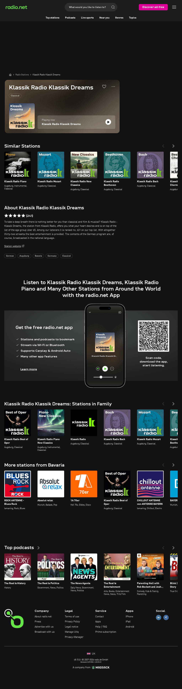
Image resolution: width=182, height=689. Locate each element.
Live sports (87, 18)
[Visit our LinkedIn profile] (158, 617)
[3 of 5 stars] (15, 216)
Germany (52, 256)
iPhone (129, 616)
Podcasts (70, 18)
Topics (132, 18)
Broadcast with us (45, 632)
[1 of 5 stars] (6, 216)
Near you (104, 18)
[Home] (10, 74)
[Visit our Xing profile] (166, 617)
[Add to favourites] (104, 86)
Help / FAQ (101, 627)
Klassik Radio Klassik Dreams (61, 124)
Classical (15, 96)
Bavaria (38, 256)
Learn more (28, 369)
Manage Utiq (72, 632)
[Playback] (108, 122)
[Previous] (163, 144)
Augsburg (24, 256)
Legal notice (71, 627)
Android (130, 627)
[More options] (113, 86)
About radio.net (43, 616)
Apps (98, 621)
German (10, 256)
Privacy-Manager (74, 637)
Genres (119, 18)
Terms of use (72, 616)
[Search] (113, 7)
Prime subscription (105, 632)
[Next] (173, 144)
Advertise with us (44, 627)
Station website (12, 246)
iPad (128, 621)
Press (38, 621)
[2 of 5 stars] (10, 216)
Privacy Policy (72, 621)
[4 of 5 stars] (19, 216)
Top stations (52, 18)
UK (93, 654)
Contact (99, 616)
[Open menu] (174, 7)
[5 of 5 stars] (23, 216)
